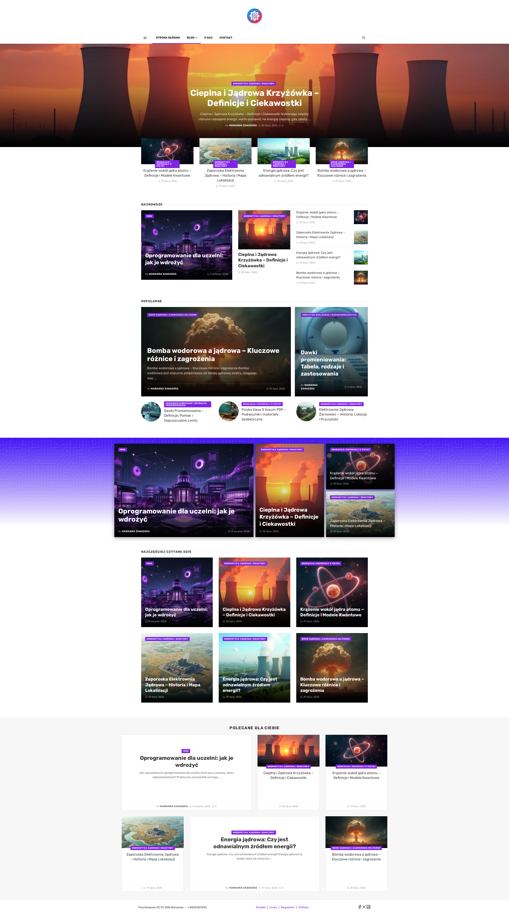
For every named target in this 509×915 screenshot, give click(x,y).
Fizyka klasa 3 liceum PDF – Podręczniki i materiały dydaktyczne (264, 414)
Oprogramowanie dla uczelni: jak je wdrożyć (184, 259)
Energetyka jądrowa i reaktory (253, 83)
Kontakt (226, 37)
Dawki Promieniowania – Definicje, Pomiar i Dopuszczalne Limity (184, 415)
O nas (208, 37)
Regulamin (287, 907)
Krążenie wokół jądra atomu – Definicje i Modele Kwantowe (167, 172)
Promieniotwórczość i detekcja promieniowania (186, 404)
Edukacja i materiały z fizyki (164, 164)
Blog (190, 37)
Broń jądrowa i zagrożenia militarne (341, 164)
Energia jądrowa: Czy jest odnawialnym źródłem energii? (283, 172)
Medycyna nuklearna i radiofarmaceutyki (329, 315)
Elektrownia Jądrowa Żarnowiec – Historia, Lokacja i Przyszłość (343, 414)
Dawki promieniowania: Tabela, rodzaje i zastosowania (323, 363)
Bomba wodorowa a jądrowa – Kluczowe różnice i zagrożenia (341, 172)
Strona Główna (168, 37)
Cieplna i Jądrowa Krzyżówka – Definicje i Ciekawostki (254, 98)
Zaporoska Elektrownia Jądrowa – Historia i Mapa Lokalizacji (225, 175)
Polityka (303, 907)
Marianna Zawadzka (243, 125)
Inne (149, 216)
